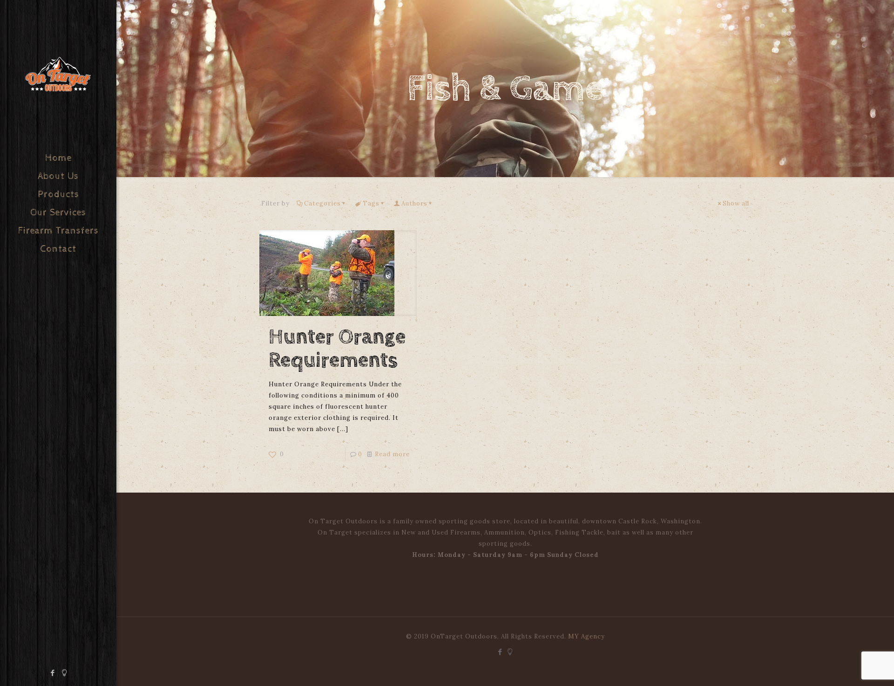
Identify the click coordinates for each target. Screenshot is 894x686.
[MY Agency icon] (64, 672)
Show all (736, 203)
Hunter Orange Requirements (337, 348)
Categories (322, 203)
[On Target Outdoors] (58, 75)
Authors (414, 203)
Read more (392, 454)
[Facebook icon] (52, 672)
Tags (371, 203)
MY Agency (586, 636)
